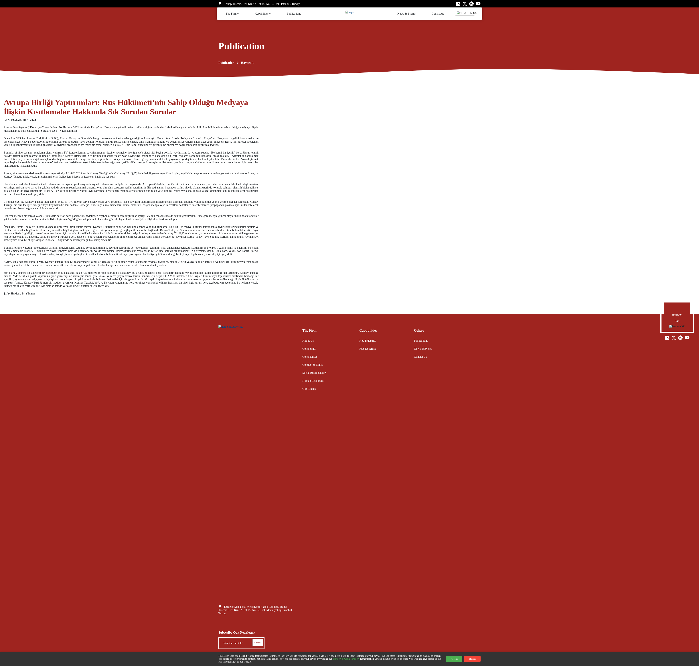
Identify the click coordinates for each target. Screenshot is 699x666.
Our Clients (309, 388)
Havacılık (247, 62)
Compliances (309, 356)
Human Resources (312, 380)
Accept (454, 658)
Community (309, 348)
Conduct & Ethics (312, 364)
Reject (472, 658)
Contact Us (420, 356)
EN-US (471, 12)
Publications (421, 340)
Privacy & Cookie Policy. (346, 658)
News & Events (423, 348)
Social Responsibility (314, 372)
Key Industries (367, 340)
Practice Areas (367, 348)
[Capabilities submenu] (270, 14)
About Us (308, 340)
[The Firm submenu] (238, 14)
